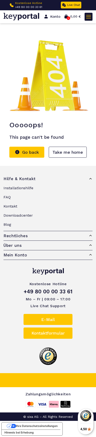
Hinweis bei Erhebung (19, 432)
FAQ (7, 197)
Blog (7, 224)
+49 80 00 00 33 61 (28, 7)
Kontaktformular (48, 333)
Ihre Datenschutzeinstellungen (37, 426)
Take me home (67, 152)
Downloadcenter (18, 215)
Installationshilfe (18, 188)
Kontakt (10, 206)
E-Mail (48, 319)
